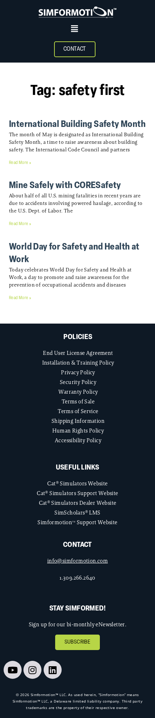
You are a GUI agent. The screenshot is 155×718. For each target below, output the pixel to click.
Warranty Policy (78, 391)
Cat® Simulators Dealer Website (77, 502)
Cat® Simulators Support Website (77, 493)
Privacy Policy (78, 372)
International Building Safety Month (77, 124)
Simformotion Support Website (77, 522)
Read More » (20, 163)
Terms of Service (78, 411)
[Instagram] (32, 670)
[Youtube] (13, 670)
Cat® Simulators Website (77, 483)
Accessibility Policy (78, 440)
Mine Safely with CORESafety (65, 185)
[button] (74, 29)
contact (77, 545)
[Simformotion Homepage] (77, 12)
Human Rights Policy (78, 430)
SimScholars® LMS (77, 512)
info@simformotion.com (77, 560)
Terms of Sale (78, 401)
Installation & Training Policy (78, 362)
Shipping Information (78, 420)
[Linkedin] (53, 670)
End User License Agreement (78, 352)
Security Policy (78, 382)
